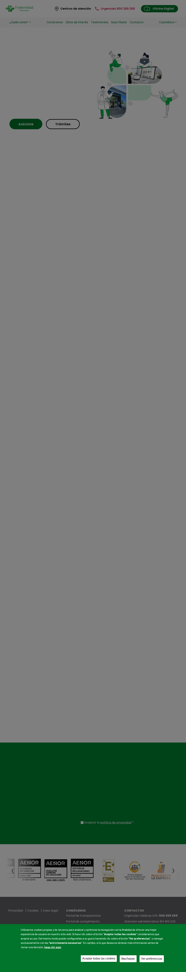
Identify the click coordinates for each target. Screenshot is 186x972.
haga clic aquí (52, 947)
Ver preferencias (151, 958)
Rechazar (128, 959)
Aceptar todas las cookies (98, 958)
